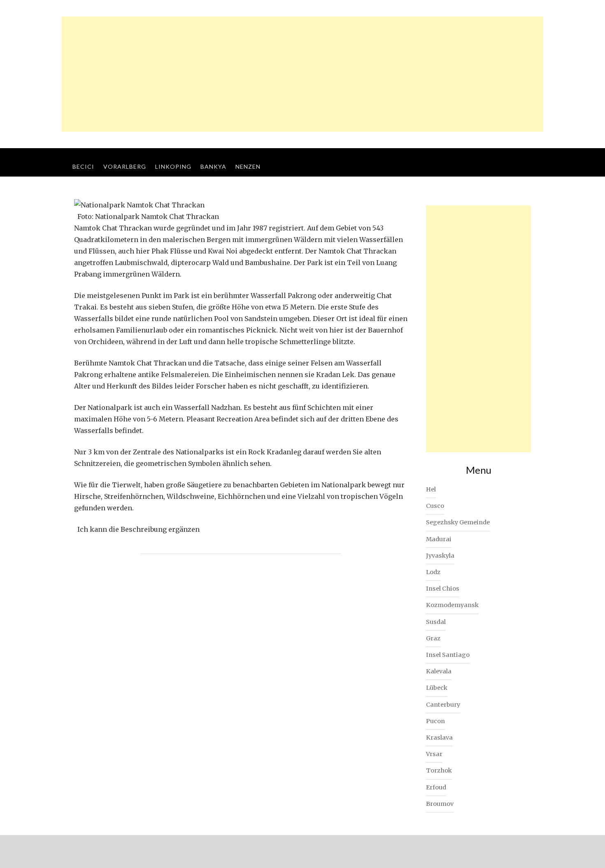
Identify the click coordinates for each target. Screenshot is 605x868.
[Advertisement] (302, 74)
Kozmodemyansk (452, 605)
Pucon (435, 721)
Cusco (435, 506)
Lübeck (436, 687)
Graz (433, 638)
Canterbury (443, 704)
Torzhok (439, 770)
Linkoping (173, 166)
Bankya (213, 166)
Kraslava (439, 737)
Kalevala (438, 671)
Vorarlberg (124, 166)
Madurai (438, 539)
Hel (431, 489)
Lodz (433, 572)
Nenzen (248, 166)
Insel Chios (442, 588)
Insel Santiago (448, 655)
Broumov (440, 803)
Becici (83, 166)
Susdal (436, 622)
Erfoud (436, 787)
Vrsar (434, 754)
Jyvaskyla (440, 555)
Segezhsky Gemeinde (458, 522)
